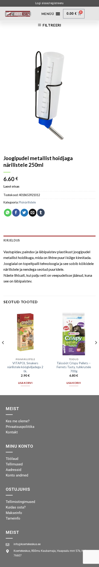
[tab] (49, 240)
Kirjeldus (11, 240)
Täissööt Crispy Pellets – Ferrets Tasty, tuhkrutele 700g (74, 367)
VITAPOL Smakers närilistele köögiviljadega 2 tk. (25, 367)
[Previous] (3, 352)
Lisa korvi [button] (25, 382)
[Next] (95, 352)
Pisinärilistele (27, 202)
